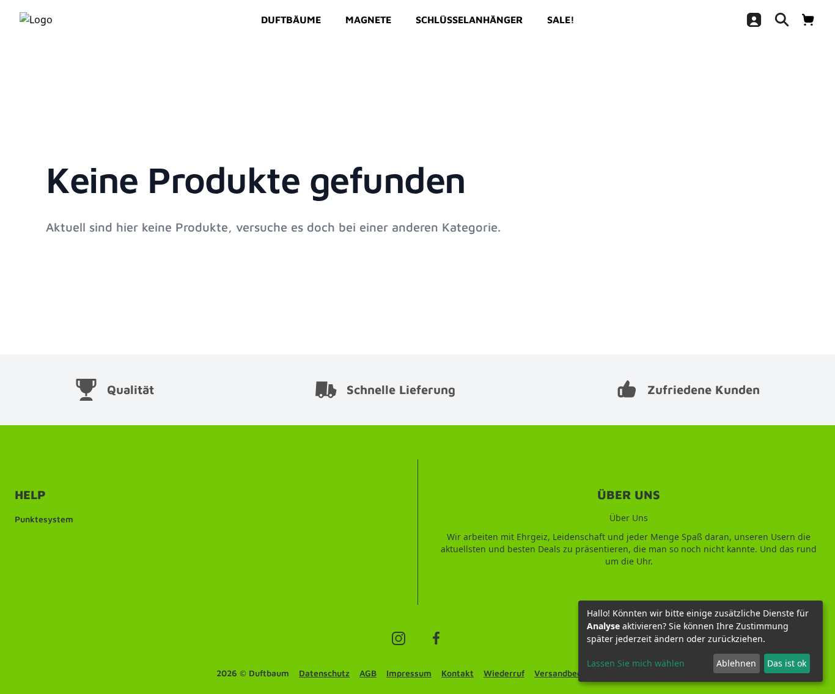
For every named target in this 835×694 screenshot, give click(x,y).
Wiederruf (504, 673)
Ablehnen (736, 663)
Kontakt (457, 673)
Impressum (409, 673)
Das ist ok (786, 663)
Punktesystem (44, 519)
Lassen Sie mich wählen (636, 663)
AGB (368, 673)
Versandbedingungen (576, 673)
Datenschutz (324, 673)
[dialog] (700, 641)
